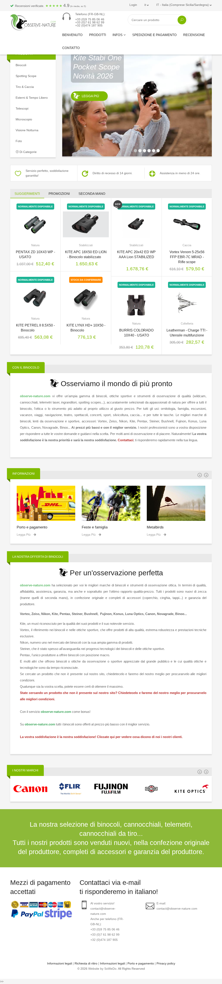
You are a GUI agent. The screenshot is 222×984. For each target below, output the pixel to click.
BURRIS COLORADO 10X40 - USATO (136, 335)
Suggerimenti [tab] (27, 193)
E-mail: (177, 906)
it (145, 5)
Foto (19, 141)
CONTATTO (71, 48)
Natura (35, 245)
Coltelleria (187, 323)
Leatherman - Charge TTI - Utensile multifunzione (186, 332)
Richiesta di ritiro (86, 963)
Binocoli (21, 65)
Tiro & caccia (25, 87)
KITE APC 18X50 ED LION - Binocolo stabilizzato (86, 254)
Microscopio (24, 119)
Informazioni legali (59, 963)
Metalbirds (155, 527)
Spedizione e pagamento (154, 35)
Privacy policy (166, 963)
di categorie (28, 152)
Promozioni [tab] (59, 193)
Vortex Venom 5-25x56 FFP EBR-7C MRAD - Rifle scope (187, 257)
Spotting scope (26, 76)
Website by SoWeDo (102, 968)
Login (133, 5)
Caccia (187, 245)
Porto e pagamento (32, 527)
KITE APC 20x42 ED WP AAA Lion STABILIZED (136, 257)
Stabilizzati (86, 245)
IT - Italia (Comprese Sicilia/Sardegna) (183, 5)
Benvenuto (72, 35)
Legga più (90, 114)
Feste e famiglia (95, 527)
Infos (117, 35)
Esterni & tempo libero (32, 97)
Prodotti (97, 35)
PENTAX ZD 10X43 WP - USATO (35, 254)
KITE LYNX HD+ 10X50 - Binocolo (86, 327)
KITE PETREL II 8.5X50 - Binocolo (35, 327)
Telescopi (22, 108)
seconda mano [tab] (91, 193)
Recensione (194, 35)
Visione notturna (27, 130)
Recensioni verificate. (50, 5)
